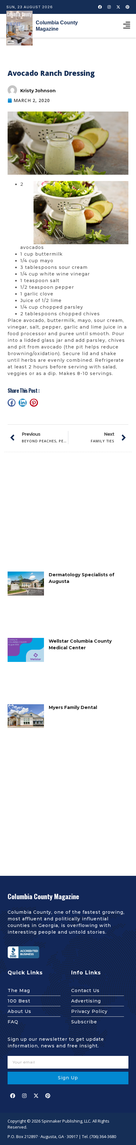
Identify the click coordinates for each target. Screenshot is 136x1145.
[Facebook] (100, 7)
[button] (126, 26)
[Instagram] (109, 7)
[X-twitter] (118, 7)
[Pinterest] (127, 7)
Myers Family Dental (73, 707)
